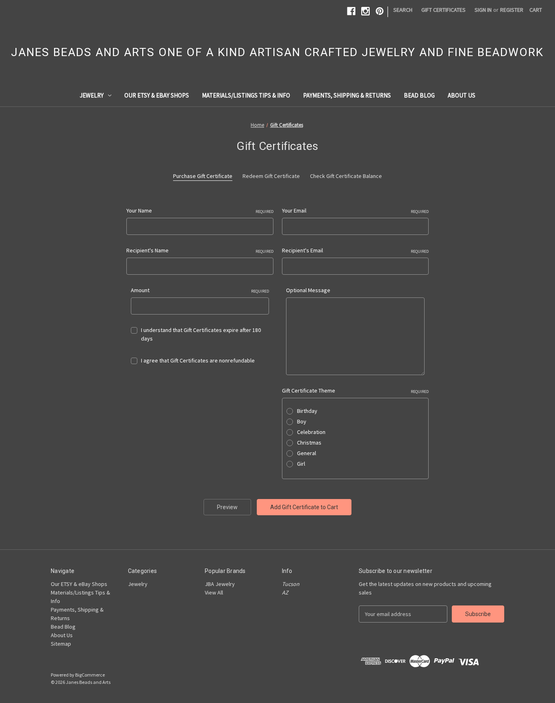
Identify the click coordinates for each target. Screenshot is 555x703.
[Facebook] (351, 11)
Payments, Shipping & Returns (347, 95)
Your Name (199, 210)
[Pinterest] (379, 11)
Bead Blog (419, 95)
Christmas (309, 442)
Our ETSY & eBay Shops (156, 95)
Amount (200, 290)
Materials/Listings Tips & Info (246, 95)
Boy (301, 421)
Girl (301, 463)
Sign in (483, 9)
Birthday (307, 410)
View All (214, 592)
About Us (461, 95)
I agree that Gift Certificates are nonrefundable (198, 360)
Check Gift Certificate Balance (346, 176)
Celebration (311, 432)
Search (402, 9)
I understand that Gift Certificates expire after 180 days (201, 334)
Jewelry (92, 95)
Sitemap (61, 643)
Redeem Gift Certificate (271, 176)
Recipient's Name (199, 250)
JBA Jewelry (220, 584)
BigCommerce (90, 675)
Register (511, 9)
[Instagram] (365, 11)
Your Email (355, 210)
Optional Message (308, 290)
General (306, 453)
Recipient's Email (355, 250)
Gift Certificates (443, 9)
